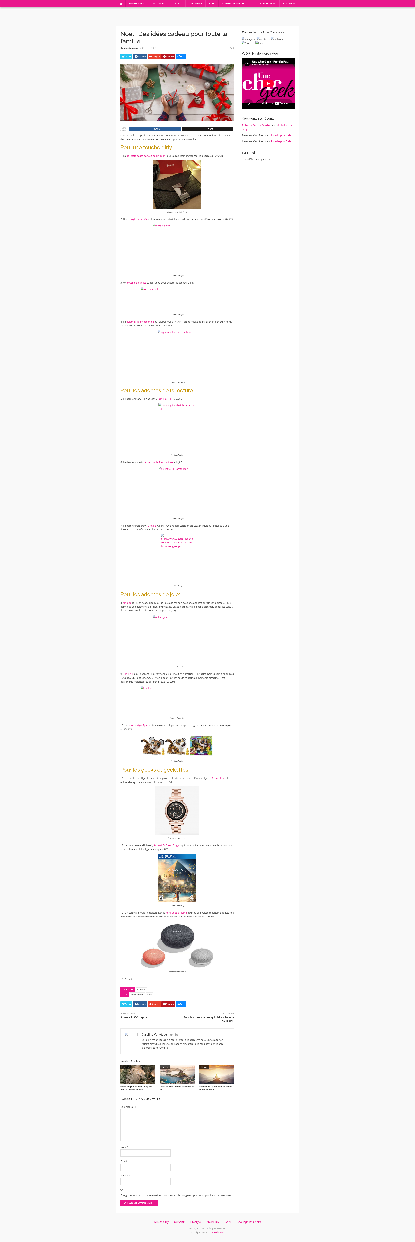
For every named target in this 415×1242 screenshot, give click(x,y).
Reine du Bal (165, 398)
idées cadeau (137, 994)
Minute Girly (136, 3)
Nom (124, 1147)
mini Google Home (176, 912)
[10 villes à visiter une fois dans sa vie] (177, 1074)
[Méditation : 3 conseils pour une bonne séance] (216, 1074)
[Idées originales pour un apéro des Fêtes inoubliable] (137, 1074)
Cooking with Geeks (234, 3)
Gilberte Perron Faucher (257, 125)
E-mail (124, 1161)
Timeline (128, 673)
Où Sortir (158, 3)
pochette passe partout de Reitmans (146, 155)
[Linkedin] (176, 1034)
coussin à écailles (136, 282)
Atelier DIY (195, 3)
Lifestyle (176, 3)
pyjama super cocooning (140, 321)
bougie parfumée (138, 219)
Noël (149, 994)
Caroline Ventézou (129, 48)
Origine (152, 525)
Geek (212, 3)
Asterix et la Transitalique (159, 462)
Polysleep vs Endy (281, 135)
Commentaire (129, 1106)
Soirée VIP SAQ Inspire (133, 1017)
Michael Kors (218, 778)
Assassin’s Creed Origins (167, 845)
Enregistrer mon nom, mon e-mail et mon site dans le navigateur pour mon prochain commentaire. (175, 1195)
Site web (125, 1175)
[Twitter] (171, 1034)
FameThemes (217, 1232)
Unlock (127, 602)
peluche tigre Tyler (138, 725)
